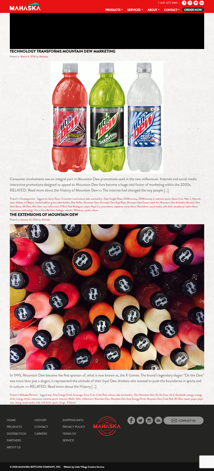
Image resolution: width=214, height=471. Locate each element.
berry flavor (54, 199)
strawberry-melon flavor (186, 206)
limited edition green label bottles (53, 202)
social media (156, 206)
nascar (187, 399)
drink (171, 395)
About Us (14, 447)
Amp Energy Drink (62, 395)
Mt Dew (27, 206)
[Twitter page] (195, 3)
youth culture (91, 210)
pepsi (87, 206)
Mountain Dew (91, 202)
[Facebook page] (183, 3)
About (152, 10)
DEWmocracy (130, 199)
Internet (196, 199)
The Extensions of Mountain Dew (44, 214)
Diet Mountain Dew (144, 395)
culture (111, 395)
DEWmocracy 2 (146, 199)
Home (11, 420)
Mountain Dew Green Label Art (143, 202)
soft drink (168, 206)
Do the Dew (161, 395)
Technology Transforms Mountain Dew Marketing (62, 51)
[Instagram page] (189, 3)
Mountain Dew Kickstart (172, 202)
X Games (71, 402)
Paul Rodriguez (75, 206)
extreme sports (162, 199)
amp (49, 395)
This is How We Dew (44, 210)
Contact (170, 10)
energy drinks (23, 399)
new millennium (51, 206)
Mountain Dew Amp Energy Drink (128, 399)
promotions (107, 206)
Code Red (101, 395)
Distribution (16, 434)
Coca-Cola (89, 395)
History (40, 420)
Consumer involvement (73, 199)
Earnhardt (180, 395)
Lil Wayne (29, 202)
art (46, 199)
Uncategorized (27, 199)
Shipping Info (73, 420)
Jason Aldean (16, 202)
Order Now (193, 10)
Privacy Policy (73, 427)
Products (113, 10)
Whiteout (78, 210)
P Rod (63, 206)
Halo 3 (187, 199)
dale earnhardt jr (94, 199)
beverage (78, 395)
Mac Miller (76, 202)
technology (27, 210)
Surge (62, 402)
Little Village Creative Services (89, 466)
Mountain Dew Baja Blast (113, 202)
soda (38, 402)
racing (18, 402)
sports (55, 402)
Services (134, 10)
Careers (40, 434)
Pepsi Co (95, 206)
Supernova (15, 210)
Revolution (142, 206)
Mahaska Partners (29, 395)
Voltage (60, 210)
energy (190, 395)
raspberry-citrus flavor (125, 206)
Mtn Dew (37, 206)
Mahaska (43, 56)
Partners (14, 440)
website (69, 210)
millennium (87, 399)
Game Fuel (177, 199)
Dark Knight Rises (113, 199)
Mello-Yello (75, 399)
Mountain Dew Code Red (160, 399)
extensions (36, 399)
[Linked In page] (201, 3)
